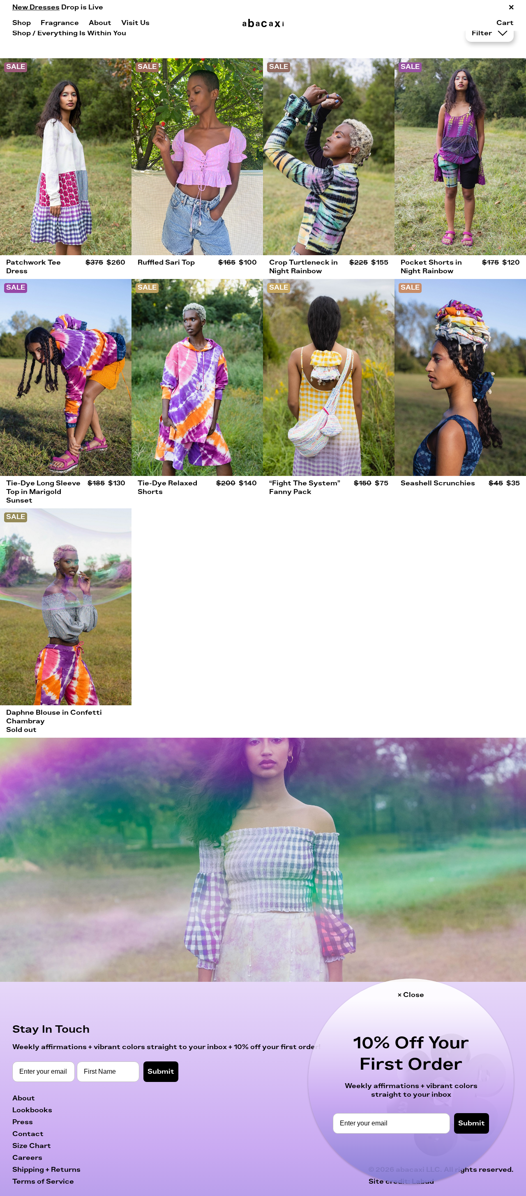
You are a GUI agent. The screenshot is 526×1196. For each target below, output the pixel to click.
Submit (471, 1123)
